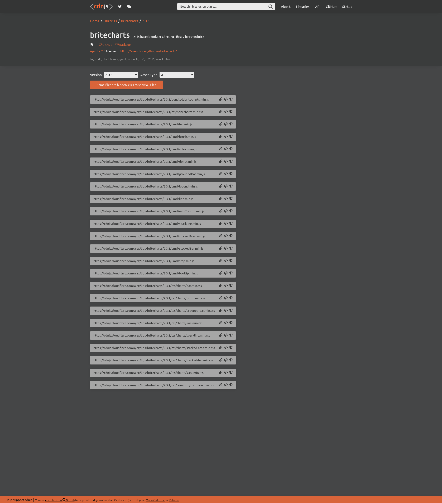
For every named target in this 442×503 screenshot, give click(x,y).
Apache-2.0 (98, 51)
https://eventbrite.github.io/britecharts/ (148, 51)
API (317, 6)
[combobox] (121, 75)
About (286, 6)
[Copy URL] (220, 99)
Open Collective (155, 500)
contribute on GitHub (60, 500)
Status (347, 6)
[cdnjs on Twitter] (120, 6)
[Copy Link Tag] (226, 112)
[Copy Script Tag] (226, 99)
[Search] (270, 6)
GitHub (331, 6)
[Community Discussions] (129, 6)
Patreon (174, 500)
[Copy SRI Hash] (231, 99)
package (125, 44)
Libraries (303, 6)
